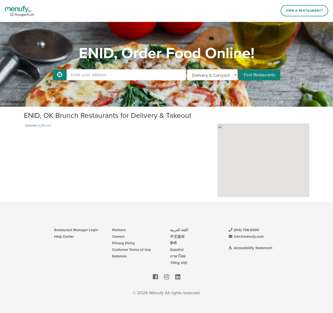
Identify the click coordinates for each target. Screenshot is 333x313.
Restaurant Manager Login (76, 230)
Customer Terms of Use (131, 249)
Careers (118, 236)
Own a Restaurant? (304, 11)
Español (177, 249)
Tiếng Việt (178, 263)
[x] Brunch (44, 125)
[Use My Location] (60, 74)
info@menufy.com (248, 236)
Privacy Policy (123, 243)
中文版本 (177, 236)
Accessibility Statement (252, 248)
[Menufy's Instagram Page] (166, 277)
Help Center (64, 236)
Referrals (119, 256)
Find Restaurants (259, 74)
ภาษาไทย (178, 256)
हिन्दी (173, 243)
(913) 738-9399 (246, 230)
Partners (119, 230)
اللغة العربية (179, 230)
